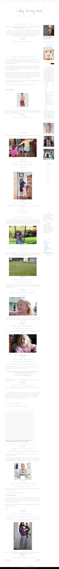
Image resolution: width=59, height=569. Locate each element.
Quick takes (31, 117)
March (46, 107)
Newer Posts (7, 560)
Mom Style (46, 244)
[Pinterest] (51, 42)
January (46, 109)
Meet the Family (47, 242)
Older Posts (38, 560)
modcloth (26, 483)
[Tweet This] (19, 41)
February (46, 108)
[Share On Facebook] (18, 41)
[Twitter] (52, 42)
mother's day (29, 483)
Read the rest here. (8, 377)
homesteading (48, 174)
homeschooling (48, 173)
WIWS (32, 41)
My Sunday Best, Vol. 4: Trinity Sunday (22, 164)
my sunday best (29, 41)
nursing (48, 177)
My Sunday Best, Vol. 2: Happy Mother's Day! (23, 361)
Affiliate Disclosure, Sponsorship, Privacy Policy (48, 253)
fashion (26, 41)
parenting (48, 178)
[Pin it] (20, 41)
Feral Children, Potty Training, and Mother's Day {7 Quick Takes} (23, 387)
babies (49, 166)
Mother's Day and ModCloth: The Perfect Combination (23, 451)
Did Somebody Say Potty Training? (23, 486)
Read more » (23, 38)
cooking (48, 169)
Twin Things (46, 246)
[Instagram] (49, 42)
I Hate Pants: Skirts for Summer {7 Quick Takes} (23, 56)
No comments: (15, 41)
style (31, 41)
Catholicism (49, 165)
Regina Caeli (16, 284)
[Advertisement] (22, 49)
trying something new (17, 396)
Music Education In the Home (48, 249)
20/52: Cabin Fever (22, 132)
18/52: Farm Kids (23, 295)
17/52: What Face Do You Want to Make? (23, 328)
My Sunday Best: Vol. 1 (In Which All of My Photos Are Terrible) (23, 516)
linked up (16, 73)
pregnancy (49, 181)
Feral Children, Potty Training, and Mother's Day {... (48, 101)
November (46, 83)
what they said (48, 182)
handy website (7, 286)
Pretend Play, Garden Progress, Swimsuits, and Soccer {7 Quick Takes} (23, 206)
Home (45, 240)
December (46, 82)
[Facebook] (48, 42)
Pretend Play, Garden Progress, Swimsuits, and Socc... (49, 95)
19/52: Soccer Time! (22, 250)
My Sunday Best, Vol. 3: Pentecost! (22, 282)
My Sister (46, 243)
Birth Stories (46, 247)
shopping (32, 483)
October (46, 84)
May (45, 91)
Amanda (9, 72)
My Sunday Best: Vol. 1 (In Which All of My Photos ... (49, 104)
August (46, 87)
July (45, 88)
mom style (28, 117)
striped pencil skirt (11, 110)
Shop (45, 250)
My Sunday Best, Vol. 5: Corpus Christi (22, 24)
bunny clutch (22, 459)
